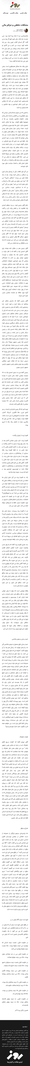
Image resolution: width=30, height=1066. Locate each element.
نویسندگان (5, 13)
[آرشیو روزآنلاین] (15, 10)
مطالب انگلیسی (14, 13)
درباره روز (25, 1027)
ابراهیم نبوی (19, 30)
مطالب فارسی (23, 13)
